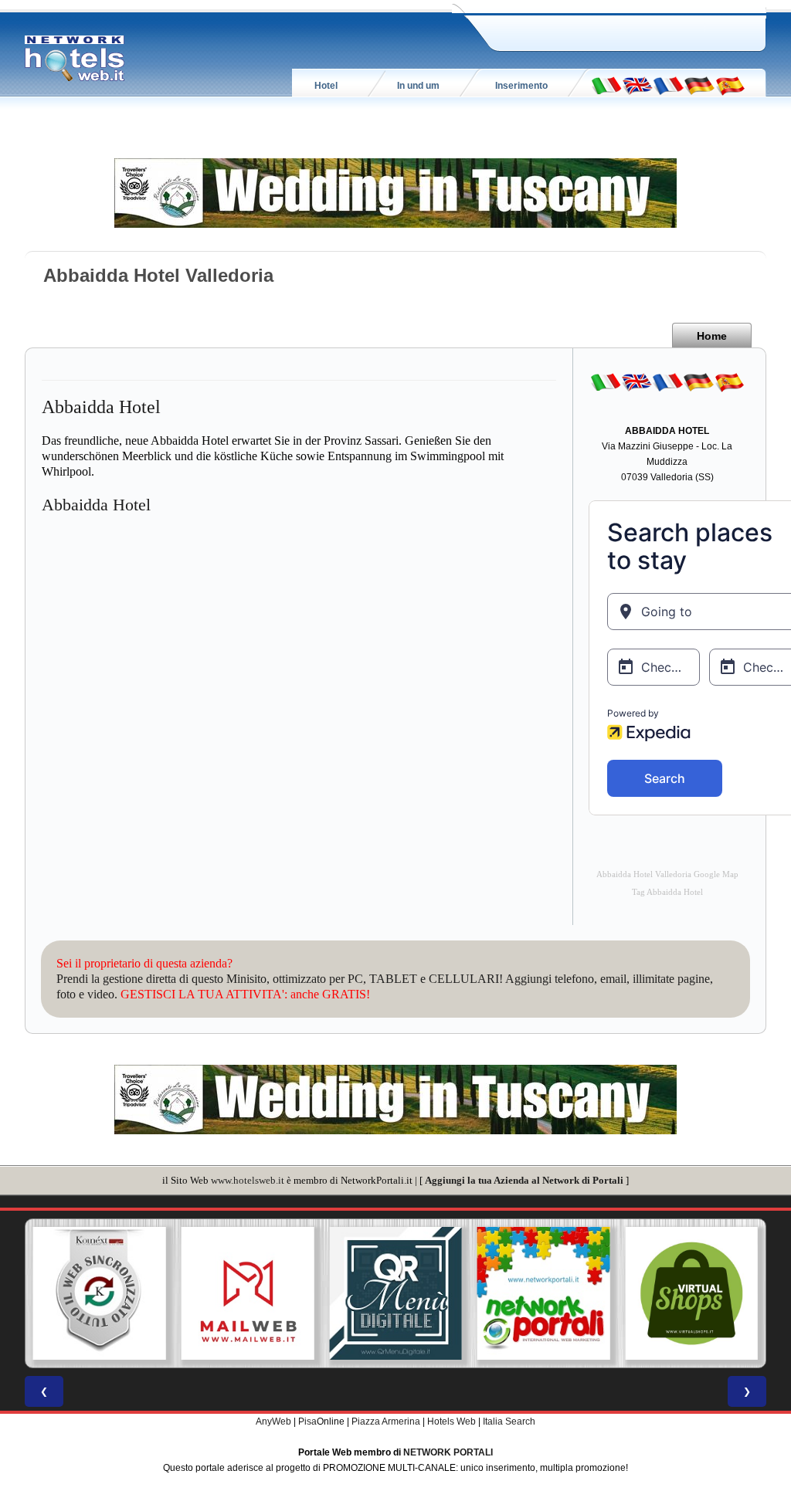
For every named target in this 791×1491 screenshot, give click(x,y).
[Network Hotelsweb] (75, 58)
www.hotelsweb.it (247, 1180)
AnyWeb (273, 1421)
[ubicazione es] (730, 85)
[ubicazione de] (699, 85)
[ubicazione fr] (668, 85)
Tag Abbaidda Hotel (667, 892)
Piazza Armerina (385, 1421)
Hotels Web (451, 1421)
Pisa (307, 1421)
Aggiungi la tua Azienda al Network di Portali (524, 1180)
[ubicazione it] (606, 85)
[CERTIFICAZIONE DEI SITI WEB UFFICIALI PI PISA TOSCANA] (692, 1293)
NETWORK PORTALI (448, 1452)
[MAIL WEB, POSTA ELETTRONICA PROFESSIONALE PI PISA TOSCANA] (101, 1293)
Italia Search (509, 1421)
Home (712, 336)
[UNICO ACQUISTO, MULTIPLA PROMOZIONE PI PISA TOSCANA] (397, 1293)
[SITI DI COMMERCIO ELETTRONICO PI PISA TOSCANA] (545, 1293)
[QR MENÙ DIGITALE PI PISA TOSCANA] (249, 1293)
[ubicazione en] (637, 85)
